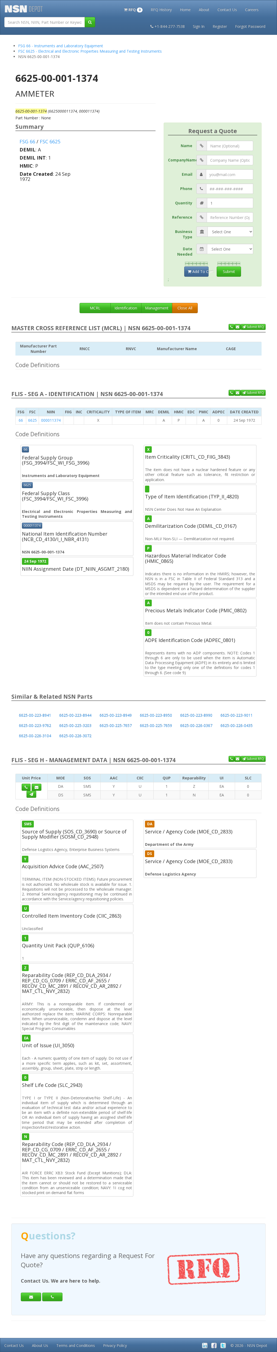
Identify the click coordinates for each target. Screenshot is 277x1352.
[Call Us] (231, 327)
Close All (184, 307)
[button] (133, 9)
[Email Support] (237, 327)
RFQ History (161, 9)
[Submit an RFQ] (31, 794)
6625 (32, 420)
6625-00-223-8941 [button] (35, 715)
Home (185, 9)
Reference (182, 217)
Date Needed (184, 251)
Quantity (183, 202)
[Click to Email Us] (36, 787)
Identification (125, 307)
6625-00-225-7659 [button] (156, 725)
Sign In (199, 26)
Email (187, 174)
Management (157, 307)
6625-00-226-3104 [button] (35, 735)
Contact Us (227, 9)
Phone (186, 188)
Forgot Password (250, 26)
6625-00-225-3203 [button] (75, 725)
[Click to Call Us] (26, 787)
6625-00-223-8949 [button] (116, 715)
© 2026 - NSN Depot (248, 1345)
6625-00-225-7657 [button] (116, 725)
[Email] (31, 1297)
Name (186, 145)
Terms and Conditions (75, 1345)
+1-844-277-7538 (169, 26)
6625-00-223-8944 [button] (75, 715)
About (204, 9)
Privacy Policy (115, 1345)
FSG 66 (27, 141)
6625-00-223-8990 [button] (196, 715)
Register (220, 26)
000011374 (51, 420)
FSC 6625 (50, 141)
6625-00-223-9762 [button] (35, 725)
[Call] (52, 1297)
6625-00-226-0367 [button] (196, 725)
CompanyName (182, 160)
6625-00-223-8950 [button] (156, 715)
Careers (252, 9)
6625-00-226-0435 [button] (236, 725)
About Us (40, 1345)
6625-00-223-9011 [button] (236, 715)
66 (21, 420)
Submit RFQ (255, 327)
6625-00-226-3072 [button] (75, 735)
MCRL (95, 307)
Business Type (183, 234)
